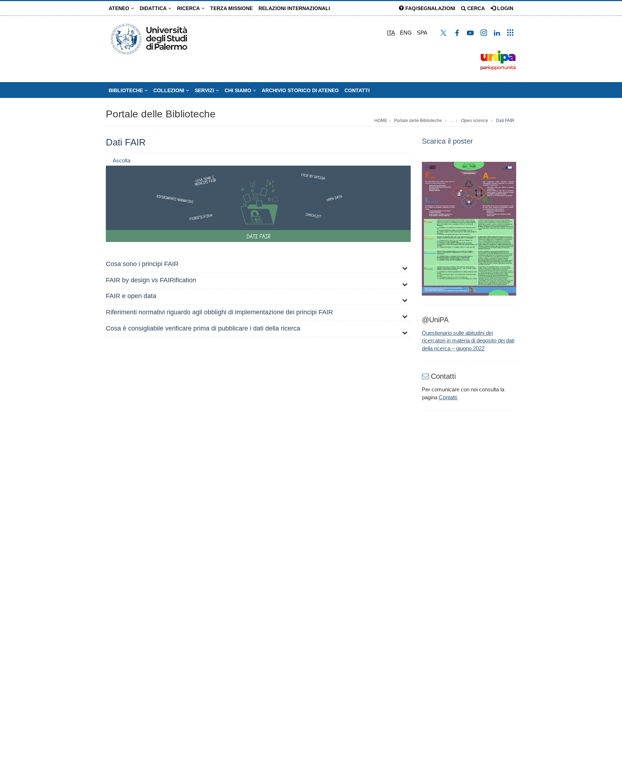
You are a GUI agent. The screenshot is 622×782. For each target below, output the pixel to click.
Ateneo (120, 8)
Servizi (205, 90)
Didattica (154, 8)
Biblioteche (126, 90)
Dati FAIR (505, 120)
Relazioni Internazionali (294, 8)
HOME (380, 120)
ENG (406, 33)
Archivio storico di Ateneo (300, 90)
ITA (391, 33)
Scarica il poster (447, 141)
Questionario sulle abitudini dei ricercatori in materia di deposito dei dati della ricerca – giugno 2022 (468, 340)
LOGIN (504, 8)
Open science (474, 120)
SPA (422, 33)
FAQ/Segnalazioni (429, 8)
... (451, 120)
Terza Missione (231, 8)
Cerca (475, 8)
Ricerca (189, 8)
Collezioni (169, 90)
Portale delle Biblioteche (161, 114)
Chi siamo (239, 90)
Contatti (357, 90)
